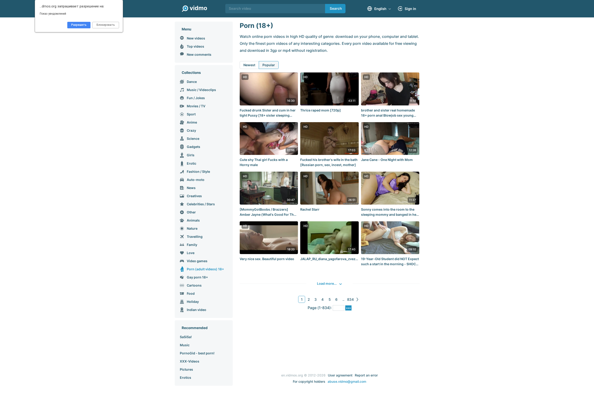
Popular (268, 65)
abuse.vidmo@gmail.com (347, 381)
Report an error (366, 375)
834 (350, 299)
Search (336, 8)
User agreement (340, 375)
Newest (249, 65)
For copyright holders (309, 381)
